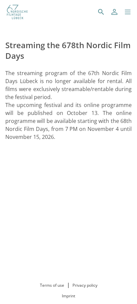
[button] (127, 12)
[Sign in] (114, 12)
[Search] (101, 12)
